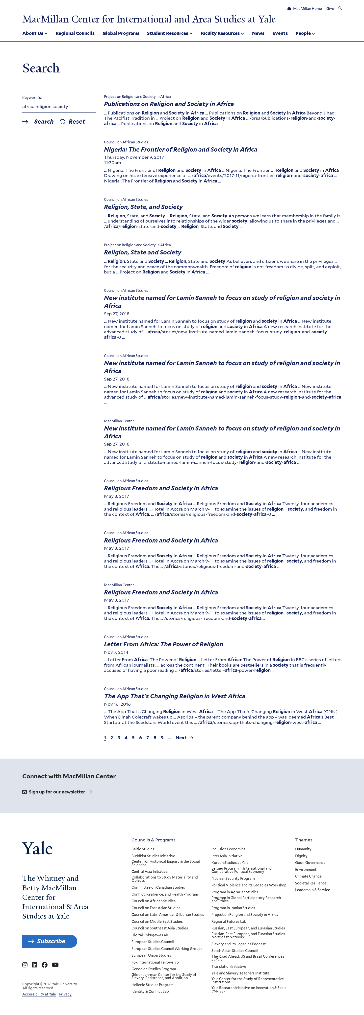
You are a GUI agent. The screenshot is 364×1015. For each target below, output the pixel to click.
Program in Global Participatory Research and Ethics (246, 899)
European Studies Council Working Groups (166, 949)
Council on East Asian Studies (155, 908)
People (303, 33)
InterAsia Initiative (226, 856)
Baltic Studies (142, 849)
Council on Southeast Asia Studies (159, 928)
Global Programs (121, 33)
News (258, 33)
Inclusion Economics (228, 849)
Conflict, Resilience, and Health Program (164, 894)
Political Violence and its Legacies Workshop (248, 885)
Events (280, 33)
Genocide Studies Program (153, 969)
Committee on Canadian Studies (158, 887)
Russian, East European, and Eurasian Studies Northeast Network (248, 935)
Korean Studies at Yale (230, 863)
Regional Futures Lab (228, 922)
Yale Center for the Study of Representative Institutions (247, 980)
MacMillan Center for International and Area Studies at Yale (149, 19)
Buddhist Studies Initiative (153, 856)
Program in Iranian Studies (233, 908)
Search (44, 122)
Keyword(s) (32, 97)
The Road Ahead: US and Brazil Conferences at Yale (247, 958)
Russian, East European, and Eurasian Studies (248, 928)
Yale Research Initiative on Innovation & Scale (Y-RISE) (248, 989)
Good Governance (310, 863)
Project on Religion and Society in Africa (244, 915)
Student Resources (167, 33)
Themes (303, 839)
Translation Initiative (228, 967)
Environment (305, 870)
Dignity (301, 856)
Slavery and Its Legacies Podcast (238, 944)
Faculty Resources (220, 33)
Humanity (303, 849)
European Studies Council (152, 942)
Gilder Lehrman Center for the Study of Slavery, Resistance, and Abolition (163, 976)
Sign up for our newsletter (57, 791)
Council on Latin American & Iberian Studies (167, 915)
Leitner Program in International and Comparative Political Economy (241, 870)
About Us (32, 33)
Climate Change (308, 876)
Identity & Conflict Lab (150, 991)
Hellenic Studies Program (152, 985)
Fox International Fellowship (155, 962)
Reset (77, 122)
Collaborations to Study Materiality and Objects (164, 879)
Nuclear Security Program (233, 878)
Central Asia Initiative (149, 872)
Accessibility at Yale (39, 994)
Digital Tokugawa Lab (149, 935)
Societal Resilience (310, 883)
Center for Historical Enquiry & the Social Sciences (165, 863)
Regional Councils (75, 33)
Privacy (65, 994)
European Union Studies (151, 955)
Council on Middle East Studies (157, 922)
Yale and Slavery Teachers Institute (240, 973)
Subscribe (51, 941)
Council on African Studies (153, 901)
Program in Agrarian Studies (235, 892)
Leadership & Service (312, 890)
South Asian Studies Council (234, 951)
